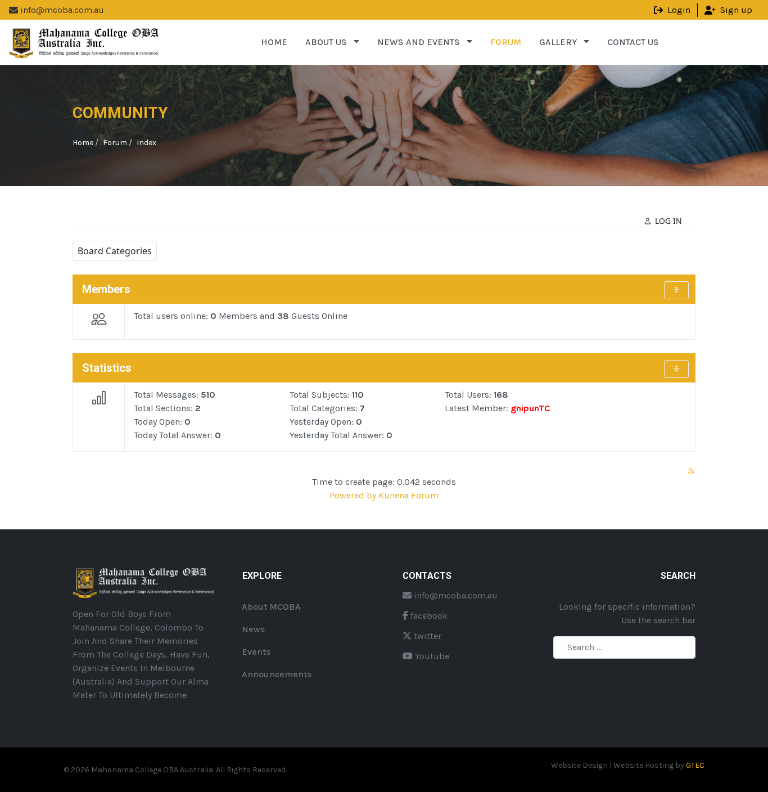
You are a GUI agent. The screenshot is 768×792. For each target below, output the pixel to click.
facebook (428, 615)
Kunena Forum (408, 495)
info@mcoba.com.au (455, 595)
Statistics (107, 368)
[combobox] (624, 647)
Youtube (431, 656)
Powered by (352, 495)
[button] (332, 42)
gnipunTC (530, 408)
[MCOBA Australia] (85, 41)
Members (106, 289)
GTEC (695, 765)
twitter (426, 636)
